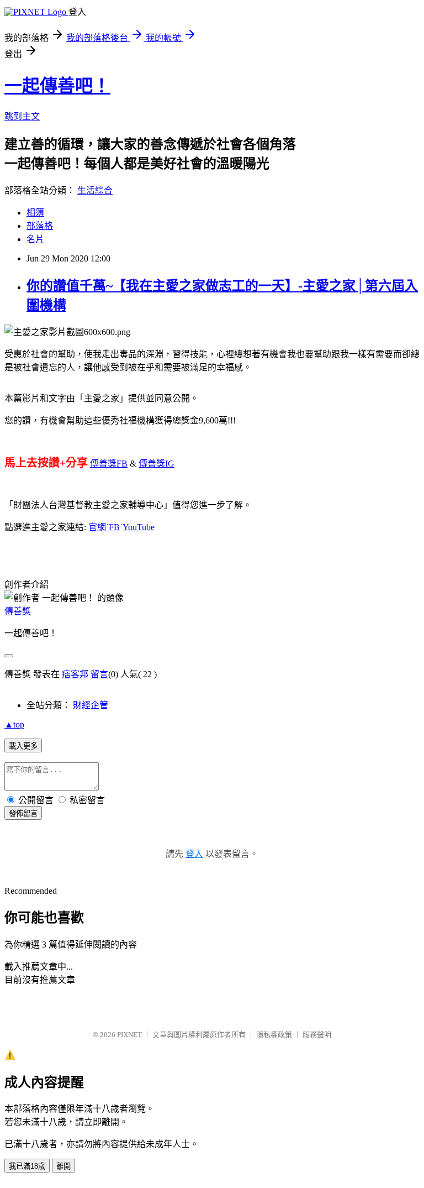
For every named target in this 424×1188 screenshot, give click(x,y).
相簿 (35, 212)
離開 (63, 1166)
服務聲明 (317, 1034)
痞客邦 (75, 674)
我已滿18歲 (27, 1166)
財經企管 (90, 705)
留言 (99, 674)
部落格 (39, 226)
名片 (35, 239)
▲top (14, 724)
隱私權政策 (274, 1034)
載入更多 (23, 746)
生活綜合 (95, 190)
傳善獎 (17, 611)
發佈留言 (23, 813)
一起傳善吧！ (57, 86)
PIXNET (129, 1034)
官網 (97, 527)
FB (122, 463)
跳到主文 (22, 116)
